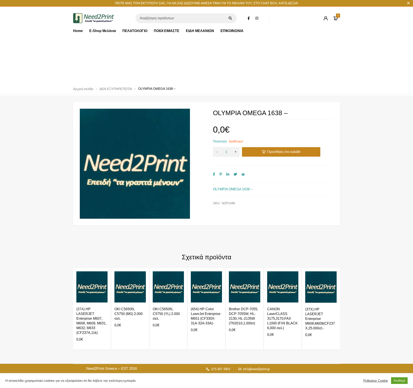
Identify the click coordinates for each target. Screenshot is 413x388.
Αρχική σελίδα (83, 88)
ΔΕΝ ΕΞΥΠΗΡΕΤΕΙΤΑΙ (115, 88)
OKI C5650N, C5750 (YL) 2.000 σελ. (166, 313)
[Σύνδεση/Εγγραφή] (326, 18)
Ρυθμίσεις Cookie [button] (375, 380)
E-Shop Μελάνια (102, 31)
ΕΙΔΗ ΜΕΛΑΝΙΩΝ (200, 31)
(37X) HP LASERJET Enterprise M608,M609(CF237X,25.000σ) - (320, 318)
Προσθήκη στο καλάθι (284, 152)
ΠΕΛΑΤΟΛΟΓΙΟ (134, 31)
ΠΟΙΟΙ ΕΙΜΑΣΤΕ (166, 31)
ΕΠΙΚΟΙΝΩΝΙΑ (231, 31)
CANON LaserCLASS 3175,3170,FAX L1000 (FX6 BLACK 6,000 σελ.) (282, 318)
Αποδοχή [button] (399, 380)
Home (78, 31)
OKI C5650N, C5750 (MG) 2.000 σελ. (128, 313)
